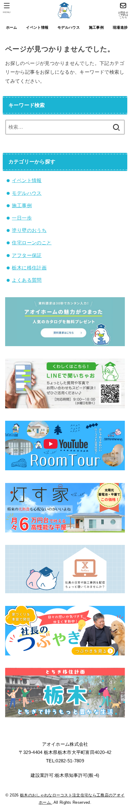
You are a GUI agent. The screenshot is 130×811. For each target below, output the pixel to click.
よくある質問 (26, 280)
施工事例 (96, 27)
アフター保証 (26, 255)
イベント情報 (37, 27)
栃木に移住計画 (29, 267)
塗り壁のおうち (29, 230)
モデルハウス (68, 27)
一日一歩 (22, 217)
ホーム (11, 27)
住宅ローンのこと (31, 242)
